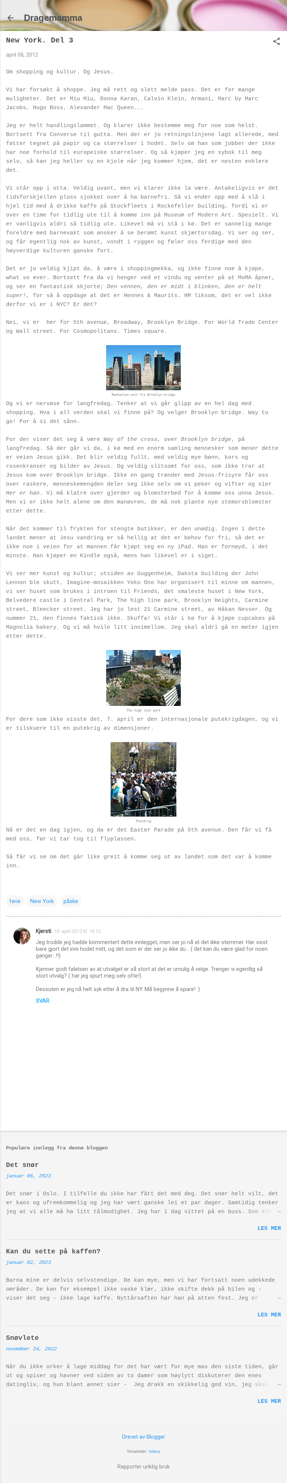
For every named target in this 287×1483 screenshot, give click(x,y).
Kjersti (43, 931)
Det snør (22, 1165)
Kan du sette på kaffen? (53, 1251)
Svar (42, 1001)
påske (71, 901)
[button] (276, 42)
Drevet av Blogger (143, 1436)
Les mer (269, 1228)
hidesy (154, 1451)
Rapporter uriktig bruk (143, 1466)
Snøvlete (22, 1338)
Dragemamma (53, 18)
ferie (15, 901)
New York (42, 901)
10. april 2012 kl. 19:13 (77, 931)
